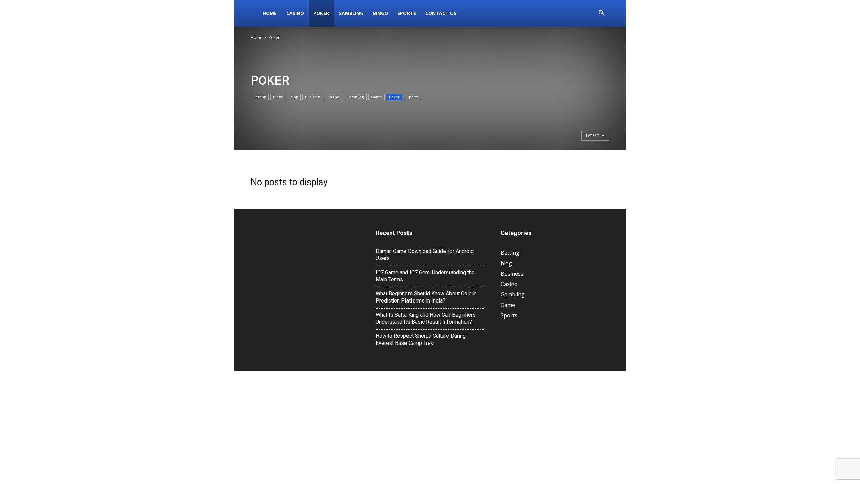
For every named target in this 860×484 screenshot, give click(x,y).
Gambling (350, 13)
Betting (259, 96)
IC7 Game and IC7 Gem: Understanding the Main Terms (425, 276)
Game (376, 96)
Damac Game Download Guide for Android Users (425, 254)
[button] (601, 14)
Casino (295, 13)
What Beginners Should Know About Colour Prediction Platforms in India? (426, 297)
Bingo (380, 13)
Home (270, 13)
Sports (406, 13)
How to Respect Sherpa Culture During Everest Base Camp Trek (421, 339)
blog (294, 96)
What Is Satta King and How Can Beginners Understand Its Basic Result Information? (426, 318)
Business (312, 96)
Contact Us (440, 13)
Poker (321, 13)
